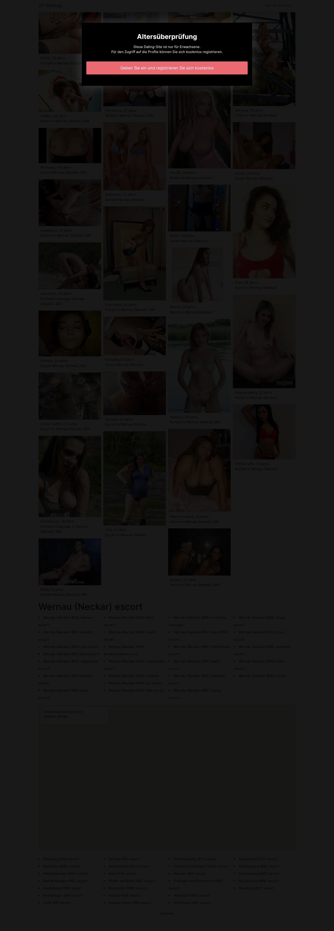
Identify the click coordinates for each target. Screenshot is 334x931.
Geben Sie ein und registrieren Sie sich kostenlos (167, 68)
